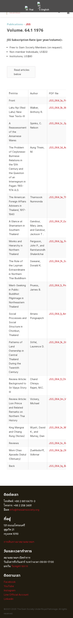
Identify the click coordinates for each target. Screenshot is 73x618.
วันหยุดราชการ (19, 566)
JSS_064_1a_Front (59, 100)
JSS (28, 24)
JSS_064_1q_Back (59, 466)
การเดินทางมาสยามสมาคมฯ (19, 541)
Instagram (10, 590)
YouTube (9, 586)
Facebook (10, 581)
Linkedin (8, 598)
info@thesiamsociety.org (24, 509)
